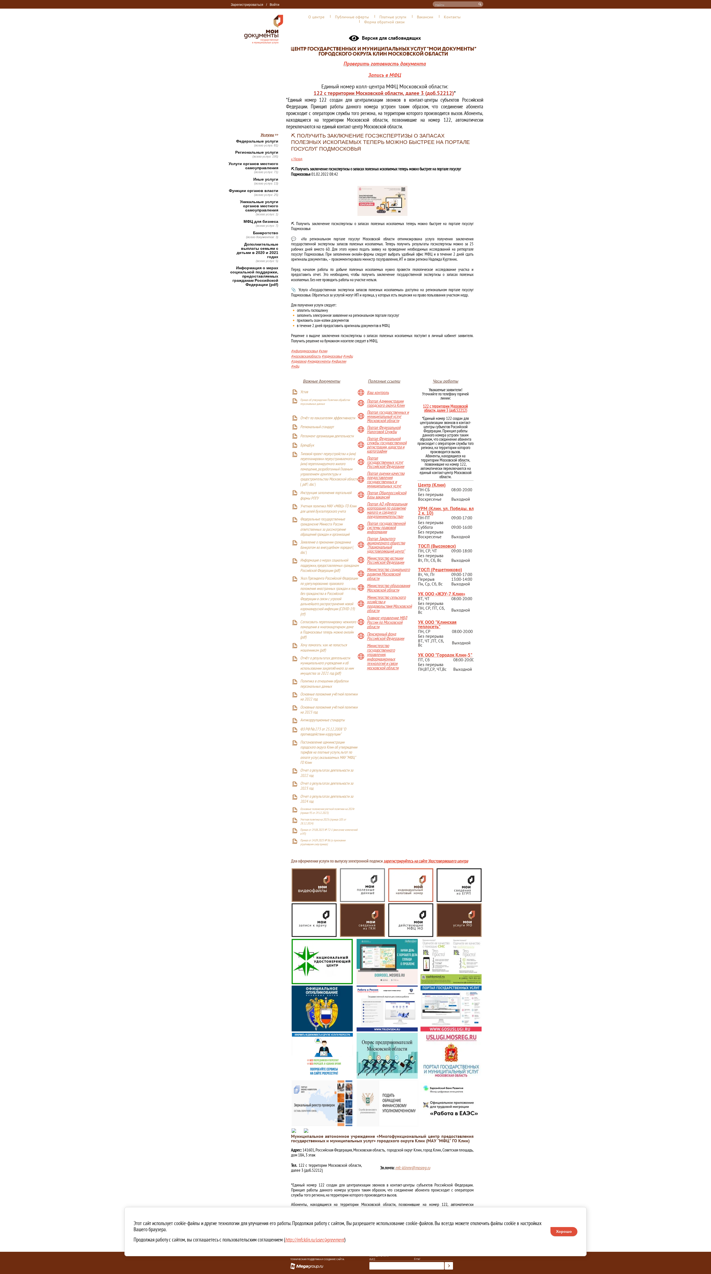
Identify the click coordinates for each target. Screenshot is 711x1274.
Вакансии (425, 16)
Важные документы (321, 381)
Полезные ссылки (384, 381)
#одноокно (298, 361)
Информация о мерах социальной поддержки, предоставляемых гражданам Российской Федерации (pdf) (254, 276)
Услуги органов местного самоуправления (253, 166)
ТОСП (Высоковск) (437, 546)
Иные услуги (265, 179)
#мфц (295, 366)
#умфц (348, 356)
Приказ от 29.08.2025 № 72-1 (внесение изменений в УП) (328, 832)
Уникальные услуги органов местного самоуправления (259, 206)
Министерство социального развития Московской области (388, 574)
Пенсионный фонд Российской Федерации (385, 636)
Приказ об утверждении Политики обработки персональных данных (325, 402)
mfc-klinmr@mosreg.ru (412, 1167)
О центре (316, 16)
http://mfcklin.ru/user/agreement (314, 1239)
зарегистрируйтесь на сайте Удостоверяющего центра (426, 861)
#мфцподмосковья (304, 350)
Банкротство (265, 233)
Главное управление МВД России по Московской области (387, 622)
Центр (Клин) (432, 485)
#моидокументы (319, 361)
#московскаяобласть (306, 356)
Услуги (267, 135)
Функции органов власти (253, 191)
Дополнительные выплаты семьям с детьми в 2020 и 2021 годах (257, 250)
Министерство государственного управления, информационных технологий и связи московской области (383, 656)
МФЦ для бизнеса (261, 222)
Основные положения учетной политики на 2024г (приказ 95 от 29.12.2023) (327, 811)
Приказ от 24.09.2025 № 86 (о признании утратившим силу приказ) (323, 842)
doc (311, 484)
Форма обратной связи (384, 21)
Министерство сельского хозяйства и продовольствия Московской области (389, 603)
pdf (304, 484)
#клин (323, 350)
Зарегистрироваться (247, 5)
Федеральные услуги (257, 141)
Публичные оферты (352, 16)
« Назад (296, 158)
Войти (274, 5)
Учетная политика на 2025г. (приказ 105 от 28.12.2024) (323, 821)
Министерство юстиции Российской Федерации (385, 560)
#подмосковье (332, 356)
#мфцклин (338, 361)
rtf (302, 614)
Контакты (452, 16)
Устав (304, 392)
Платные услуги (392, 16)
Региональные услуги (256, 152)
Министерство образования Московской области (388, 588)
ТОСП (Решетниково (439, 569)
